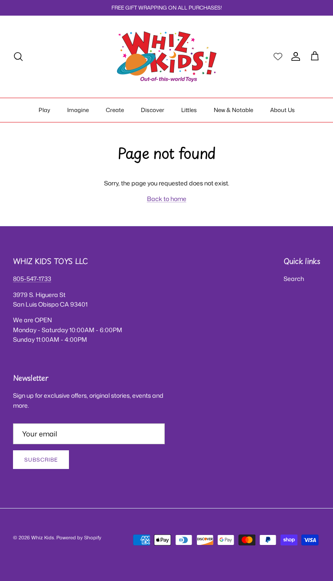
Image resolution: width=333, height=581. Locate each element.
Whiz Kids (42, 537)
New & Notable (233, 110)
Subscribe (41, 459)
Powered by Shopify (78, 537)
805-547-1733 (32, 278)
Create (115, 110)
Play (44, 110)
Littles (189, 110)
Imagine (78, 110)
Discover (152, 110)
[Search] (18, 56)
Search (294, 278)
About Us (282, 110)
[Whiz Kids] (166, 56)
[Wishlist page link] (278, 56)
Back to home (166, 199)
